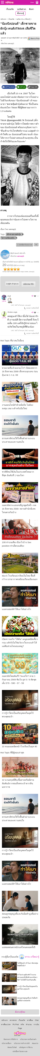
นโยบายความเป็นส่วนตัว (28, 1039)
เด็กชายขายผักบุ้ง (14, 234)
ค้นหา (31, 9)
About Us (35, 1043)
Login (12, 284)
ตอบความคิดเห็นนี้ (32, 308)
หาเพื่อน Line (6, 1024)
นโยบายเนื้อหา (6, 1043)
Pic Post (16, 1024)
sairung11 (11, 43)
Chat (36, 1020)
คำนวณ (29, 1024)
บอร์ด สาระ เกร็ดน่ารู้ (23, 19)
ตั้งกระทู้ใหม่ (20, 1012)
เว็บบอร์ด (10, 9)
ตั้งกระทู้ (20, 13)
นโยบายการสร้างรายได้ (22, 1043)
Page (20, 1028)
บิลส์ (9, 296)
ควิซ (22, 1024)
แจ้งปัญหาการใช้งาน (26, 1047)
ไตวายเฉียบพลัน (7, 238)
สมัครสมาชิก (28, 284)
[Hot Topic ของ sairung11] (5, 259)
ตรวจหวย (13, 1020)
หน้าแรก (3, 19)
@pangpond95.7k (15, 120)
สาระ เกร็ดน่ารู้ (32, 956)
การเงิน (36, 1024)
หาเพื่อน (30, 1020)
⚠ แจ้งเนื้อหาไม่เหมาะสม (24, 245)
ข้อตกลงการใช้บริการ (11, 1039)
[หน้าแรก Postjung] (9, 2)
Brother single (12, 312)
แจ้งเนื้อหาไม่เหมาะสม (20, 1051)
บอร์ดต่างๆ (21, 9)
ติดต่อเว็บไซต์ (12, 1047)
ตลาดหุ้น (11, 104)
